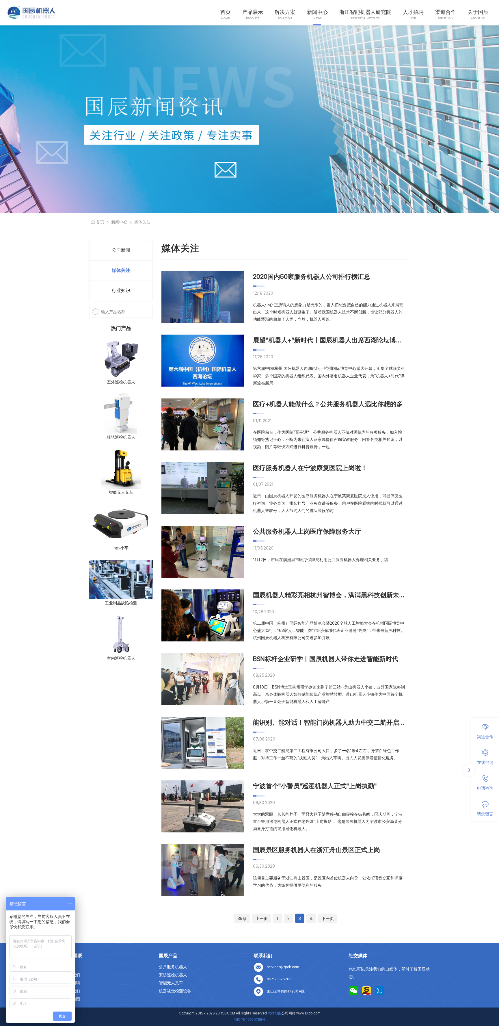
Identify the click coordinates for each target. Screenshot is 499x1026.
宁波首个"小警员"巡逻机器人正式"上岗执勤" (315, 786)
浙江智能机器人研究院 (365, 12)
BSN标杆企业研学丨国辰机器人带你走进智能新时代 (325, 659)
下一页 (328, 918)
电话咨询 (485, 788)
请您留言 (485, 814)
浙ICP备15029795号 (249, 1020)
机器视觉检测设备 (175, 991)
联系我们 (72, 991)
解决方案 (285, 12)
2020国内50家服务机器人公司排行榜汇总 (311, 276)
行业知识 (121, 290)
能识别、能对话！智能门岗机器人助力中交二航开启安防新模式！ (345, 722)
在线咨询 (485, 762)
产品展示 (252, 12)
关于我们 (72, 975)
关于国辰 (478, 12)
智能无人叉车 (171, 983)
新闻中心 (317, 12)
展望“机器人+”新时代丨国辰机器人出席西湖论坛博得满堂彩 (337, 340)
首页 (225, 12)
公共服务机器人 (173, 966)
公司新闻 (121, 250)
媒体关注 (121, 270)
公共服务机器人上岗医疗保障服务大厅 (307, 531)
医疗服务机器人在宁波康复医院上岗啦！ (310, 468)
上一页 (262, 918)
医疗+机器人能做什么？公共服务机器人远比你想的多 (328, 404)
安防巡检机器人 (173, 975)
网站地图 (72, 999)
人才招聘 (413, 12)
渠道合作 (445, 12)
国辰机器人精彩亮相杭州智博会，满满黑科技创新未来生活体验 (342, 595)
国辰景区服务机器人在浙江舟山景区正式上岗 (316, 850)
